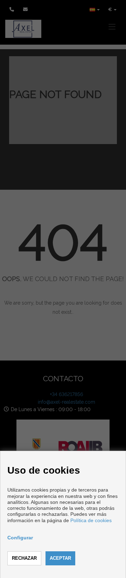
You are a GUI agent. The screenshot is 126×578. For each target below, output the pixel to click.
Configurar (20, 537)
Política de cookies (91, 520)
